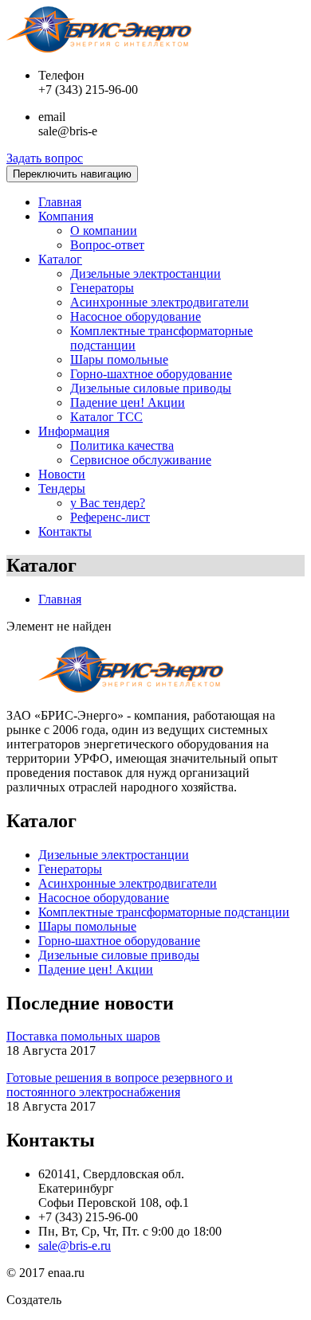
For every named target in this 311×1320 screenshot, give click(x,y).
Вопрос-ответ (107, 245)
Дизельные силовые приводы (150, 388)
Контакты (65, 531)
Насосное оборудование (135, 316)
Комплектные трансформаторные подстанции (163, 912)
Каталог (60, 259)
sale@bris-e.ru (74, 1245)
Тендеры (61, 488)
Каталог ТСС (106, 417)
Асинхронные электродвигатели (159, 302)
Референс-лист (110, 517)
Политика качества (122, 445)
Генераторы (102, 288)
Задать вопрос (44, 158)
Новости (61, 474)
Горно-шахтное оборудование (151, 374)
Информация (73, 431)
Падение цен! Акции (127, 402)
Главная (59, 202)
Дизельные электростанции (145, 273)
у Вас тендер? (107, 503)
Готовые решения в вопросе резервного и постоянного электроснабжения (119, 1085)
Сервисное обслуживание (140, 460)
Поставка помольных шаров (83, 1036)
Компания (65, 216)
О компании (103, 230)
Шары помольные (119, 359)
